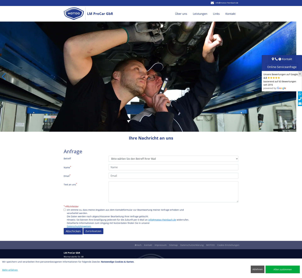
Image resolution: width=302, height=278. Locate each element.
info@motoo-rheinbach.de (162, 219)
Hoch (139, 245)
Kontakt (148, 245)
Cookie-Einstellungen (228, 245)
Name (67, 167)
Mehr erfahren (10, 269)
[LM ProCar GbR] (75, 14)
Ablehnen (257, 269)
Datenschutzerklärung (192, 245)
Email (67, 175)
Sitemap (173, 245)
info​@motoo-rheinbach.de (226, 2)
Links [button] (216, 14)
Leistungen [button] (200, 14)
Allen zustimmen (283, 269)
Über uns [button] (181, 14)
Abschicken (73, 231)
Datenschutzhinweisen (79, 226)
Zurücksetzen (93, 231)
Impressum (161, 245)
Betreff (67, 158)
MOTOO (210, 245)
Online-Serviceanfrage (281, 67)
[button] (4, 76)
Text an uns (70, 184)
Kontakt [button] (230, 14)
